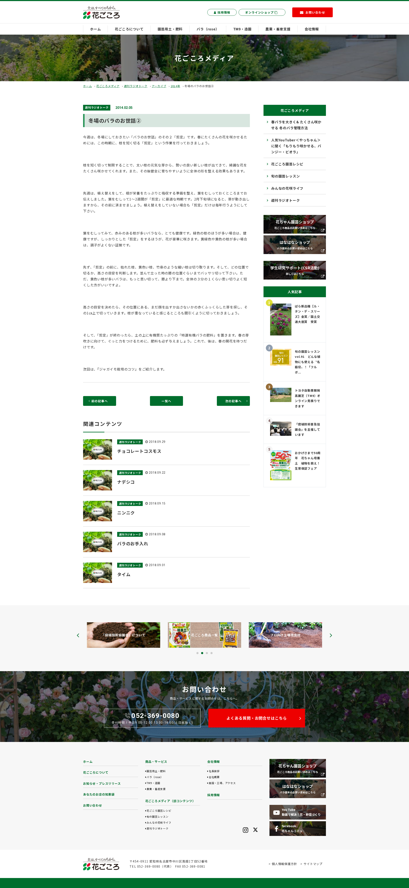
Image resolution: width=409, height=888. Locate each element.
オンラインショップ (259, 12)
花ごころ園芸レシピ (287, 163)
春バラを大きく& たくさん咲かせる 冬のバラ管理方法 (296, 124)
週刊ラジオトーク (135, 86)
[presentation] (78, 635)
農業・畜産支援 (278, 28)
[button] (197, 653)
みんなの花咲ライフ (287, 188)
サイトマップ (313, 864)
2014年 (175, 86)
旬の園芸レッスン (285, 176)
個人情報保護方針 (284, 864)
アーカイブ (159, 86)
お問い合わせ (92, 805)
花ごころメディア (108, 86)
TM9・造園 (242, 28)
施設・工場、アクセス (222, 783)
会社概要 (214, 777)
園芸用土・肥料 (170, 28)
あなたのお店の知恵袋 (99, 794)
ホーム (95, 28)
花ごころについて (129, 28)
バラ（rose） (208, 28)
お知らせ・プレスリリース (102, 783)
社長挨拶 (214, 771)
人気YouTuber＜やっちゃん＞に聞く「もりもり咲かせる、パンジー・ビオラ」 (296, 145)
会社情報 (312, 28)
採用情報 (223, 12)
